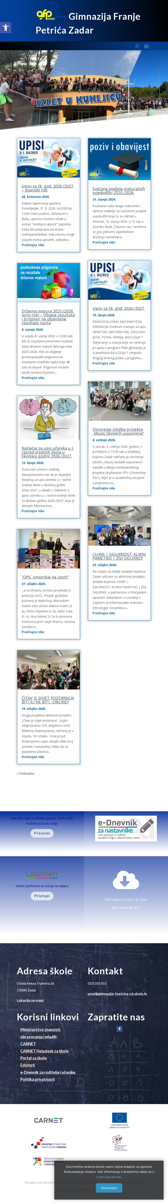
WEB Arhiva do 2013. (126, 908)
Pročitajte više (33, 245)
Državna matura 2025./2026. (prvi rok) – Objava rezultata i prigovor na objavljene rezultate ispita (48, 316)
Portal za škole (33, 1058)
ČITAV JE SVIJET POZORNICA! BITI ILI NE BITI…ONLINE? (48, 700)
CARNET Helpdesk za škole (44, 1051)
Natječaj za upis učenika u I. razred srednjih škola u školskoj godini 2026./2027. (48, 452)
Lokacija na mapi (30, 1000)
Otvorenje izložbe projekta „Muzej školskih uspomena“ (118, 431)
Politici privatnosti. (109, 1177)
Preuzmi (42, 833)
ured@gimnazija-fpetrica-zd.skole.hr (117, 993)
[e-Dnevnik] (126, 840)
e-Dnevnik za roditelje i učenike (47, 1072)
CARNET (28, 1043)
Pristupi (42, 895)
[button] (5, 27)
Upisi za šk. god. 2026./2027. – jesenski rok (48, 188)
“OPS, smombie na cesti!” (45, 577)
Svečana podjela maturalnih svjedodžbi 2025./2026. (119, 190)
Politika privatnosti (37, 1079)
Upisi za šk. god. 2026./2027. (119, 308)
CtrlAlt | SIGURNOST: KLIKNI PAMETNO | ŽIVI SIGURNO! (119, 556)
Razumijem (109, 1188)
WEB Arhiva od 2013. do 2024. (126, 899)
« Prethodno (25, 773)
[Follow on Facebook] (119, 1029)
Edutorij (27, 1065)
